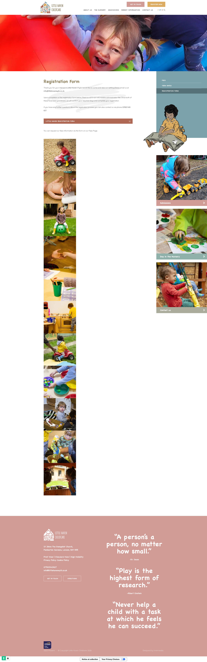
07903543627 (50, 567)
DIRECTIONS (72, 578)
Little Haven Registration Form (60, 121)
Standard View (62, 557)
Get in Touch (135, 4)
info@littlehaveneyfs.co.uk (54, 91)
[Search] (164, 9)
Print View (48, 557)
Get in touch (52, 578)
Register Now (156, 4)
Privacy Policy (50, 560)
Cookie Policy (63, 560)
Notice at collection (90, 659)
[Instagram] (162, 10)
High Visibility (77, 557)
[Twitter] (160, 10)
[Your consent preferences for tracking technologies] (8, 658)
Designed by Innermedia (153, 650)
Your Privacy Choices (110, 659)
